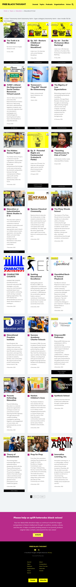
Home (5, 11)
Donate (38, 535)
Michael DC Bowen (14, 251)
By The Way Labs (40, 555)
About (41, 562)
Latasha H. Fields (38, 184)
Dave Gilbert (38, 128)
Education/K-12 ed (9, 134)
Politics (30, 68)
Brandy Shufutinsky (61, 128)
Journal (35, 4)
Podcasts (49, 4)
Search (72, 4)
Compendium (43, 564)
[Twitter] (1, 20)
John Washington (14, 62)
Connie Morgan (38, 62)
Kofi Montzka (62, 186)
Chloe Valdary (14, 490)
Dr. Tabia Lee (14, 128)
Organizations (59, 4)
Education (19, 11)
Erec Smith (61, 373)
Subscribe (42, 568)
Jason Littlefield (61, 371)
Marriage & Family (9, 24)
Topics (42, 4)
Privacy (50, 552)
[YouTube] (1, 18)
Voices (68, 4)
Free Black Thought (14, 4)
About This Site (43, 566)
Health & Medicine (33, 24)
